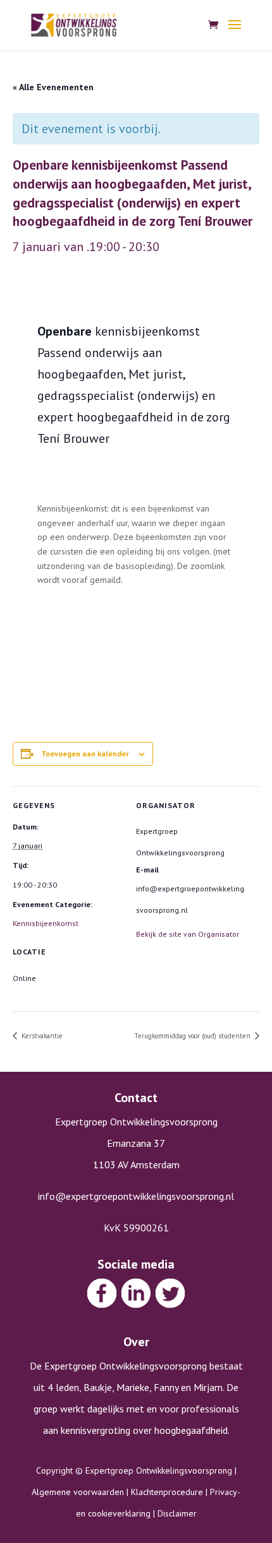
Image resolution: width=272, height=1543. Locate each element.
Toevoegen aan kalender (85, 753)
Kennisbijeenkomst (45, 923)
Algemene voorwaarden (78, 1492)
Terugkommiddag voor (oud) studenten (193, 1035)
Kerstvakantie (41, 1035)
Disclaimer (177, 1513)
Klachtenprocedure (167, 1492)
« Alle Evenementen (53, 87)
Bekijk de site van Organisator (187, 934)
